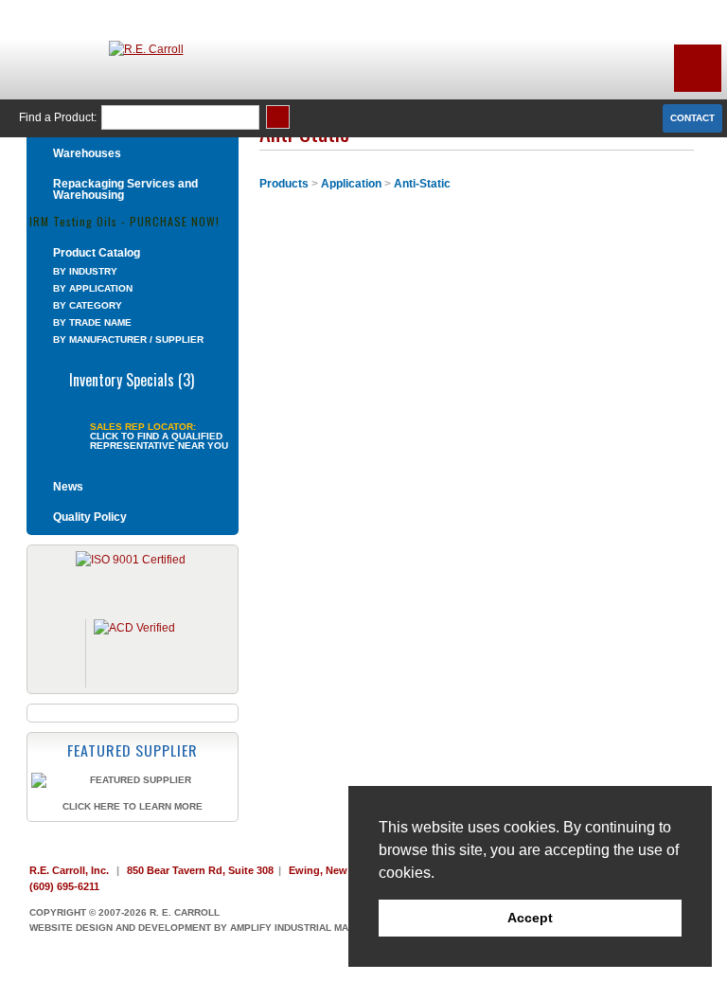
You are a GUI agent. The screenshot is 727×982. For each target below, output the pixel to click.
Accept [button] (530, 917)
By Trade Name (92, 322)
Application (351, 183)
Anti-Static (422, 183)
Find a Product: (58, 117)
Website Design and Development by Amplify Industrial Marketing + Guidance (240, 927)
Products (284, 183)
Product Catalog (96, 252)
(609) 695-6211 (64, 886)
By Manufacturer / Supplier (128, 339)
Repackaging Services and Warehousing (125, 189)
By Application (93, 288)
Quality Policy (90, 517)
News (68, 486)
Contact (692, 118)
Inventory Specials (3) (131, 377)
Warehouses (87, 153)
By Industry (85, 271)
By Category (87, 305)
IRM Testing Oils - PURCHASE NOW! (124, 220)
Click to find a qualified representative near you (159, 441)
